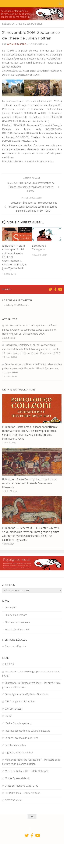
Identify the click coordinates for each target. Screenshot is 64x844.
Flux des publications (16, 614)
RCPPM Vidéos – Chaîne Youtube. (23, 792)
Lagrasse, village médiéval (19, 752)
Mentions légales (15, 646)
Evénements (9, 23)
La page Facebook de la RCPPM (21, 737)
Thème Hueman (50, 828)
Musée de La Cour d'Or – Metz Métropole (27, 771)
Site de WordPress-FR (17, 629)
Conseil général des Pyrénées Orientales (26, 694)
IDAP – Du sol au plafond (18, 723)
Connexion (10, 607)
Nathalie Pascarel (17, 44)
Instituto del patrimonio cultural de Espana (27, 730)
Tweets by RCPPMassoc (15, 305)
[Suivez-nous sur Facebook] (55, 289)
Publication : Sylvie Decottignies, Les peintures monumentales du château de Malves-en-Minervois (29, 483)
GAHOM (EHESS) (13, 708)
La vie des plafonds (31, 23)
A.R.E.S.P (9, 664)
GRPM (8, 715)
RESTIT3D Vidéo (13, 800)
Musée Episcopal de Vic (17, 778)
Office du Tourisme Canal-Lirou (21, 785)
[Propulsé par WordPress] (30, 829)
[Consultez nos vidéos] (60, 289)
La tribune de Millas (15, 745)
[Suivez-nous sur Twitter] (50, 289)
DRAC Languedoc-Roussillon (20, 701)
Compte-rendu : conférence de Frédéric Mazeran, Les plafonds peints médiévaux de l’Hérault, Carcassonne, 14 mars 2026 (32, 368)
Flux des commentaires (17, 622)
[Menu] (60, 3)
